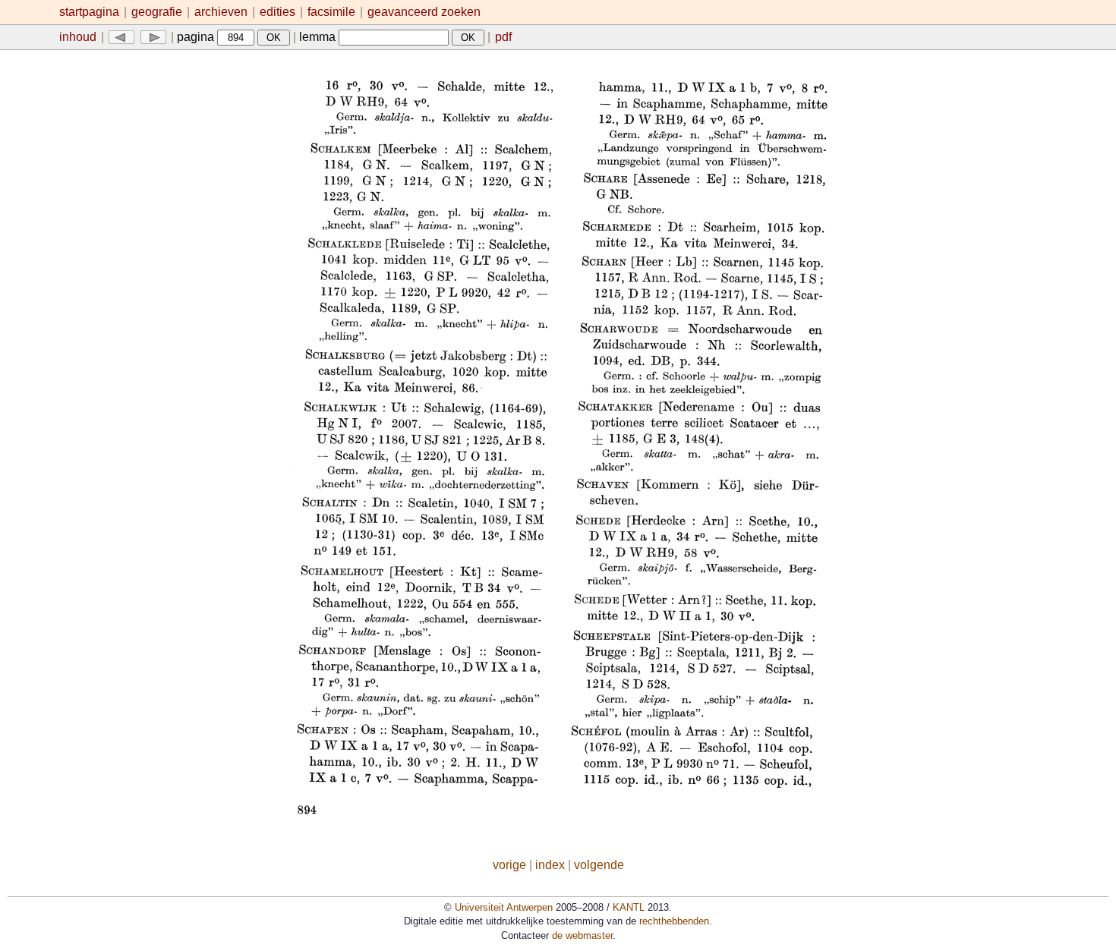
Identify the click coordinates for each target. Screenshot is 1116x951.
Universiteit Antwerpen (504, 907)
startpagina (89, 11)
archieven (220, 11)
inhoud (77, 36)
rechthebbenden (674, 921)
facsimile (332, 11)
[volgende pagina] (153, 37)
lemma (319, 36)
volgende (599, 864)
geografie (156, 11)
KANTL (629, 907)
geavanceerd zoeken (424, 11)
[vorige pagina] (121, 37)
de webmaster (582, 935)
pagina (197, 36)
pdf (503, 36)
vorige (509, 864)
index (550, 864)
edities (277, 11)
